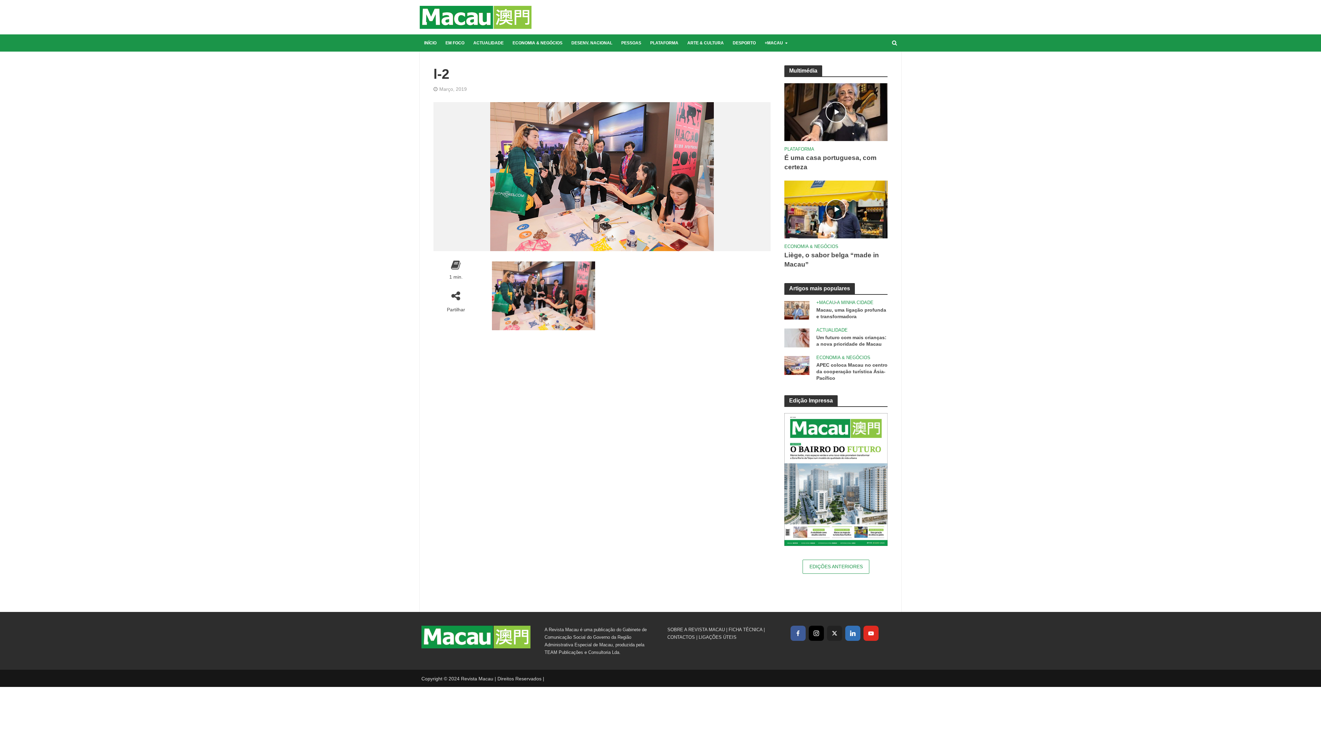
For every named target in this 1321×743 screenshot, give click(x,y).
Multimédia (803, 71)
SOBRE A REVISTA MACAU (696, 629)
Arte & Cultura (705, 43)
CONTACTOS (681, 637)
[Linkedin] (852, 633)
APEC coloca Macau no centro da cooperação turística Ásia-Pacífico (852, 371)
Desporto (744, 43)
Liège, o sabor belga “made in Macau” (831, 259)
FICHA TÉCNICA (745, 629)
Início (430, 43)
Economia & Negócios (537, 43)
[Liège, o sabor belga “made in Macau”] (836, 209)
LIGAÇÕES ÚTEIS (718, 637)
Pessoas (631, 43)
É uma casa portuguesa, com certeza (830, 162)
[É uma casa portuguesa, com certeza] (836, 112)
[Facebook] (798, 633)
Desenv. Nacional (591, 43)
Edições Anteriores (836, 566)
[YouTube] (871, 633)
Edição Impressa (811, 400)
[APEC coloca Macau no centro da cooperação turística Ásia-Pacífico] (796, 365)
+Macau (774, 43)
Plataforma (664, 43)
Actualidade (488, 43)
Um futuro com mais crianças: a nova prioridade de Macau (851, 341)
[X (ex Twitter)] (834, 633)
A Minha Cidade (855, 302)
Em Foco (454, 43)
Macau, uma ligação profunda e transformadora (851, 313)
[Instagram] (816, 633)
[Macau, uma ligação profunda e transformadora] (796, 310)
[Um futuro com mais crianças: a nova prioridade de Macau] (796, 337)
